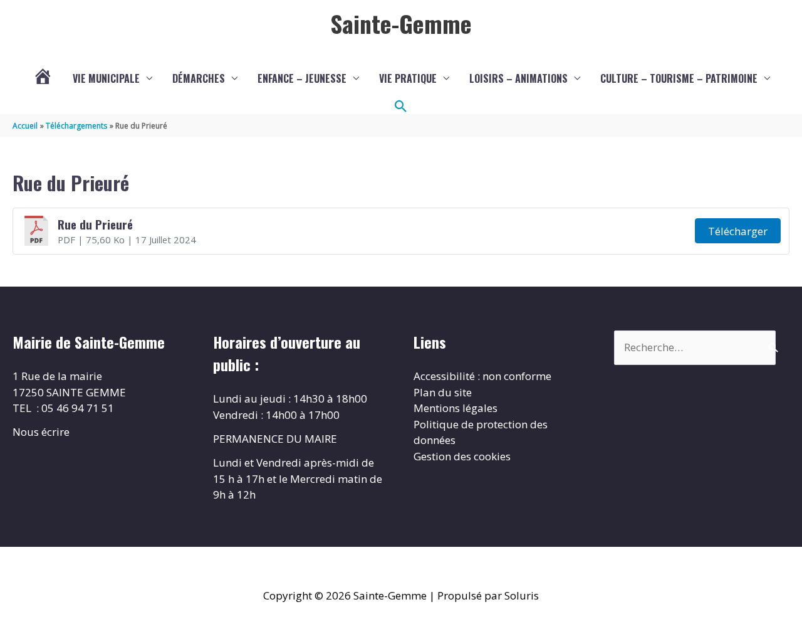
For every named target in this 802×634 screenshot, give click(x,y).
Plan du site (443, 392)
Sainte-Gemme (401, 23)
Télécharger (738, 231)
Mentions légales (455, 408)
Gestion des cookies (462, 456)
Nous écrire (41, 432)
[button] (401, 106)
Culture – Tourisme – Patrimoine (679, 78)
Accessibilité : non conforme (482, 376)
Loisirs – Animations (518, 78)
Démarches (198, 78)
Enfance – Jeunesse (302, 78)
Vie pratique (408, 78)
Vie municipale (106, 78)
